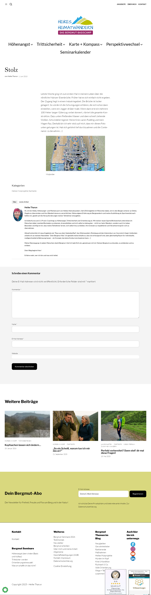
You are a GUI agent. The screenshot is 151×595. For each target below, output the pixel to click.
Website (15, 353)
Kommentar (16, 289)
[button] (5, 590)
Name (14, 324)
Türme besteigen (25, 441)
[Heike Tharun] (18, 220)
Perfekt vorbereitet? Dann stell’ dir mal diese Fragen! (122, 451)
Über (14, 202)
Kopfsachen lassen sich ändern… (23, 445)
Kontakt (15, 539)
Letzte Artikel (24, 202)
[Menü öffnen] (6, 4)
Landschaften (106, 444)
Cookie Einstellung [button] (62, 566)
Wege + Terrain (129, 444)
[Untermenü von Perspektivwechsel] (141, 44)
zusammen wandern (109, 446)
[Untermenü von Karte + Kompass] (101, 44)
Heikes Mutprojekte (20, 191)
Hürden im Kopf (11, 441)
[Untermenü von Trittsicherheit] (64, 44)
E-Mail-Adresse (18, 339)
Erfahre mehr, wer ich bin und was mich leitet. (41, 255)
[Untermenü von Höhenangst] (32, 44)
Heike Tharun (31, 207)
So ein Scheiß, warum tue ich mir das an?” (71, 449)
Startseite (32, 191)
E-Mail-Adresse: (84, 489)
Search (10, 4)
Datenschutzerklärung (87, 506)
